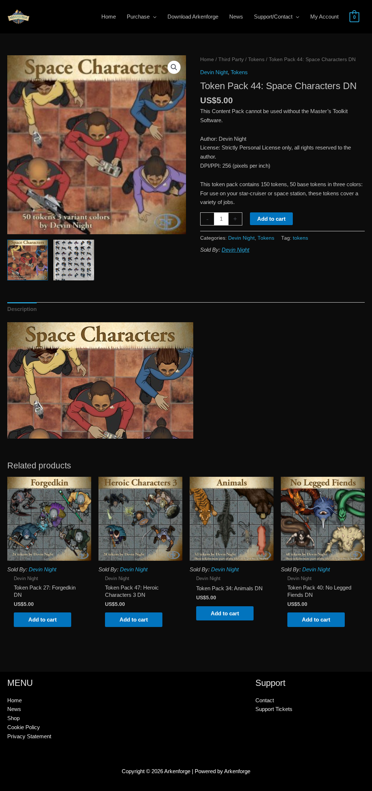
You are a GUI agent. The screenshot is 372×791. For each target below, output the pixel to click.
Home (207, 59)
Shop (13, 718)
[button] (174, 67)
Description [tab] (22, 309)
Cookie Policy (23, 727)
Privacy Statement (29, 736)
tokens (300, 238)
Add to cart (271, 219)
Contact (264, 700)
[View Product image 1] (27, 260)
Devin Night (214, 72)
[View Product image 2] (73, 260)
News (14, 709)
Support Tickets (273, 709)
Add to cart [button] (42, 619)
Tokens (256, 59)
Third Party (231, 59)
